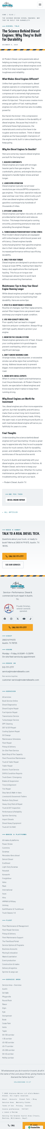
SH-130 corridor (8, 1035)
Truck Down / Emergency (12, 777)
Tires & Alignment (9, 785)
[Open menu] (40, 4)
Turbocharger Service (10, 720)
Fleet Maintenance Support (12, 937)
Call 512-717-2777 (16, 556)
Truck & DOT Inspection (11, 808)
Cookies (28, 1106)
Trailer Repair (7, 766)
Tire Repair (6, 789)
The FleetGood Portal (10, 941)
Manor (4, 1004)
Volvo (4, 882)
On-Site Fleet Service (10, 750)
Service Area (8, 1102)
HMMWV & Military (9, 901)
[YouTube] (24, 618)
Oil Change (6, 735)
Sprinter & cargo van (10, 972)
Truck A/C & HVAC (9, 827)
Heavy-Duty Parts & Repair (12, 804)
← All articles (10, 512)
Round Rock (7, 1000)
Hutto (4, 1027)
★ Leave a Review (9, 1112)
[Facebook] (4, 618)
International (7, 890)
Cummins (6, 848)
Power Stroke (7, 844)
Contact (25, 1109)
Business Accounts (9, 949)
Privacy (19, 1106)
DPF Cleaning (7, 724)
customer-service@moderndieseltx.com (20, 680)
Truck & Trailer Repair (10, 762)
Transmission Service (10, 716)
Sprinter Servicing (9, 816)
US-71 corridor (7, 1046)
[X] (17, 618)
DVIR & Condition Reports (12, 773)
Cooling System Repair (11, 731)
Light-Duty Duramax (10, 867)
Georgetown (7, 1016)
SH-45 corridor (8, 1054)
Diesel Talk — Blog (27, 1099)
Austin (4, 989)
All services (6, 697)
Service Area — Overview (11, 985)
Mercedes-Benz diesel (11, 855)
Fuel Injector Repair (10, 712)
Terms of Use (8, 1106)
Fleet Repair (7, 743)
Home (4, 15)
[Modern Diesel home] (7, 4)
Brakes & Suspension (10, 781)
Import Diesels (8, 819)
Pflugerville (6, 997)
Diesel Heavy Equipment (11, 823)
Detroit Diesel (7, 859)
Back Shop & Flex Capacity (12, 754)
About (4, 1099)
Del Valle (5, 993)
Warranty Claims (23, 1102)
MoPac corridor (8, 1058)
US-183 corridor (8, 1042)
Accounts (13, 1099)
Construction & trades (10, 964)
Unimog (5, 905)
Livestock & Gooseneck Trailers (14, 796)
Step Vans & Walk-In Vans (12, 793)
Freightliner (7, 878)
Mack (4, 886)
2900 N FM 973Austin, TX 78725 (9, 641)
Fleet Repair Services (10, 930)
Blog (11, 15)
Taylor (4, 1031)
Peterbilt (5, 871)
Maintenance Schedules (11, 739)
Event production (9, 960)
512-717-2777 (8, 667)
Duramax (5, 852)
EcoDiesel (6, 863)
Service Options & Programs (13, 945)
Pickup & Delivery (9, 747)
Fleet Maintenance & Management (15, 926)
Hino (4, 898)
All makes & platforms (10, 840)
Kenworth (6, 875)
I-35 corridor (7, 1039)
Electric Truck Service (10, 770)
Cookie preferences (10, 1109)
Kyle (4, 1012)
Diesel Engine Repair (16, 499)
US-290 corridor (8, 1050)
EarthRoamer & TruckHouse (13, 909)
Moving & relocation (10, 953)
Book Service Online (10, 701)
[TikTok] (30, 618)
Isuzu (4, 894)
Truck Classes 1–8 (9, 913)
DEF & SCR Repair (9, 728)
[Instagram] (11, 618)
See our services (13, 564)
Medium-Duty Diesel (10, 800)
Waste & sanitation (9, 957)
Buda (4, 1020)
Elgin (4, 1008)
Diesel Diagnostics (9, 705)
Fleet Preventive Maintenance (14, 758)
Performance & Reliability (12, 812)
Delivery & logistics (9, 968)
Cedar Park (6, 1023)
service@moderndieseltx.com (15, 671)
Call (13, 1125)
